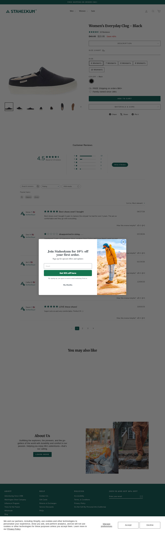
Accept (128, 525)
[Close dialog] (123, 242)
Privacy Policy (14, 529)
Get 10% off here (68, 273)
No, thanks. (68, 284)
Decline (150, 525)
